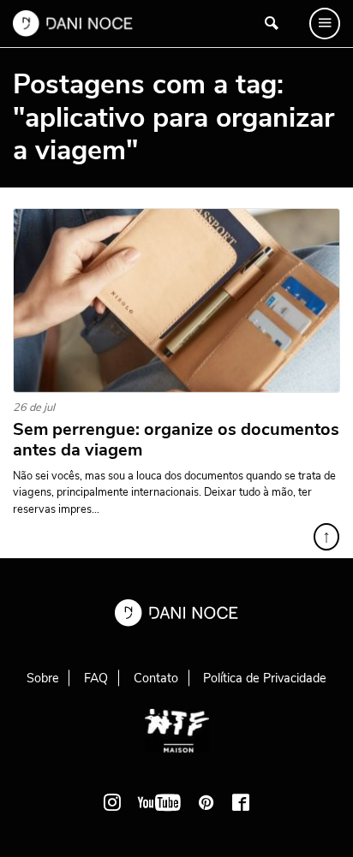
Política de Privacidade (264, 678)
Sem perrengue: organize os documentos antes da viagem (176, 440)
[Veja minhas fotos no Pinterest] (206, 802)
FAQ (96, 678)
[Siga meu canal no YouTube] (159, 802)
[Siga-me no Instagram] (112, 802)
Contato (156, 678)
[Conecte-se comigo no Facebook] (240, 802)
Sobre (43, 678)
